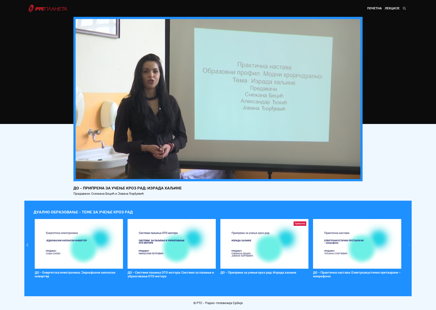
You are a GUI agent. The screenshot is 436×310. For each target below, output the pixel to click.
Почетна (374, 8)
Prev (27, 245)
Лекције (392, 8)
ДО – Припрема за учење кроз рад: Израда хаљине (258, 272)
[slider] (208, 175)
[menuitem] (346, 175)
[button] (336, 175)
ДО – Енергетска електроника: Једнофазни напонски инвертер (75, 274)
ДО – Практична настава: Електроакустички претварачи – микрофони (357, 274)
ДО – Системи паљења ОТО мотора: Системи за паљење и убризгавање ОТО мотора (171, 274)
